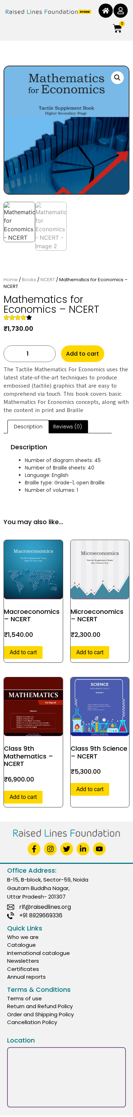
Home (11, 279)
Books (29, 279)
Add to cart (82, 354)
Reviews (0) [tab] (67, 426)
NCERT (47, 279)
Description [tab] (28, 426)
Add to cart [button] (23, 652)
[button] (117, 77)
